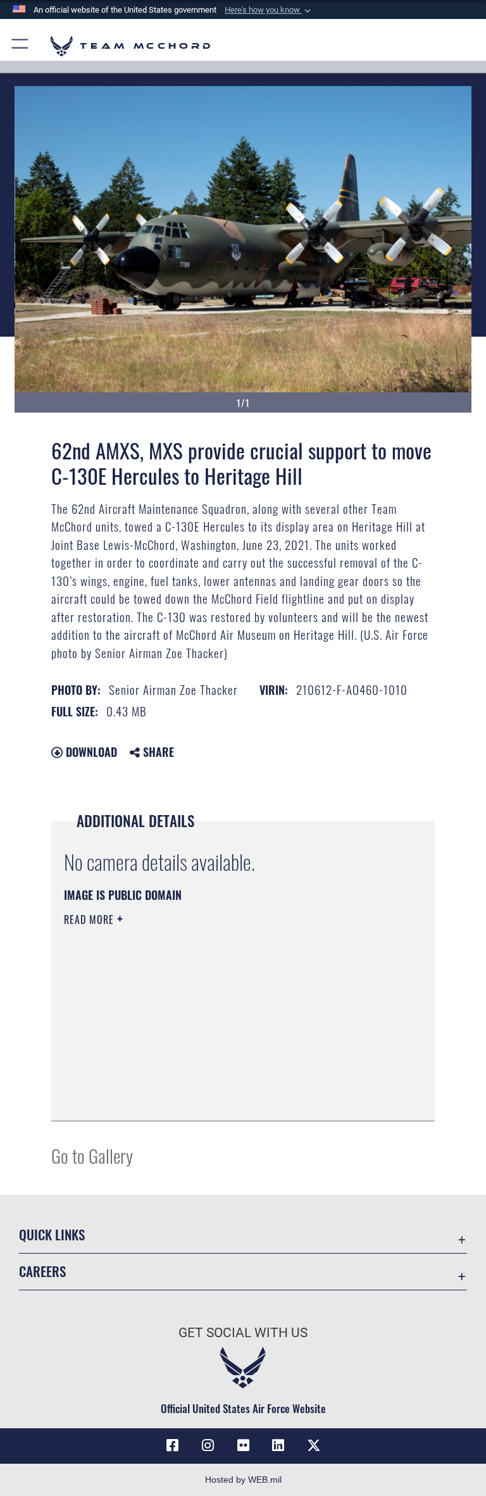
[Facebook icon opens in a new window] (172, 1445)
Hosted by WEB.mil (243, 1479)
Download (90, 752)
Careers (42, 1271)
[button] (269, 10)
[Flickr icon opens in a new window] (243, 1445)
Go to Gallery (92, 1155)
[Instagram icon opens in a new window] (207, 1445)
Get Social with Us (243, 1332)
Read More (90, 919)
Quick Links (52, 1234)
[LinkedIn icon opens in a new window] (278, 1445)
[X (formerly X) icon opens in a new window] (313, 1445)
